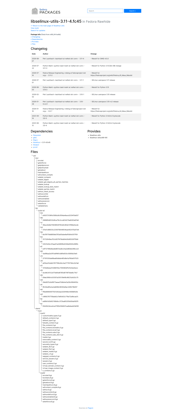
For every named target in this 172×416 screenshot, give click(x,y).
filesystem (37, 135)
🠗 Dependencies (37, 39)
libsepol (36, 145)
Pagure (90, 408)
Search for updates (38, 30)
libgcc (35, 140)
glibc (35, 138)
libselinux (36, 142)
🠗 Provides (35, 42)
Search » (132, 11)
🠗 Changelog (35, 37)
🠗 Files (33, 44)
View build (35, 28)
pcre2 (35, 147)
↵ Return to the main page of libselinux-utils (47, 26)
